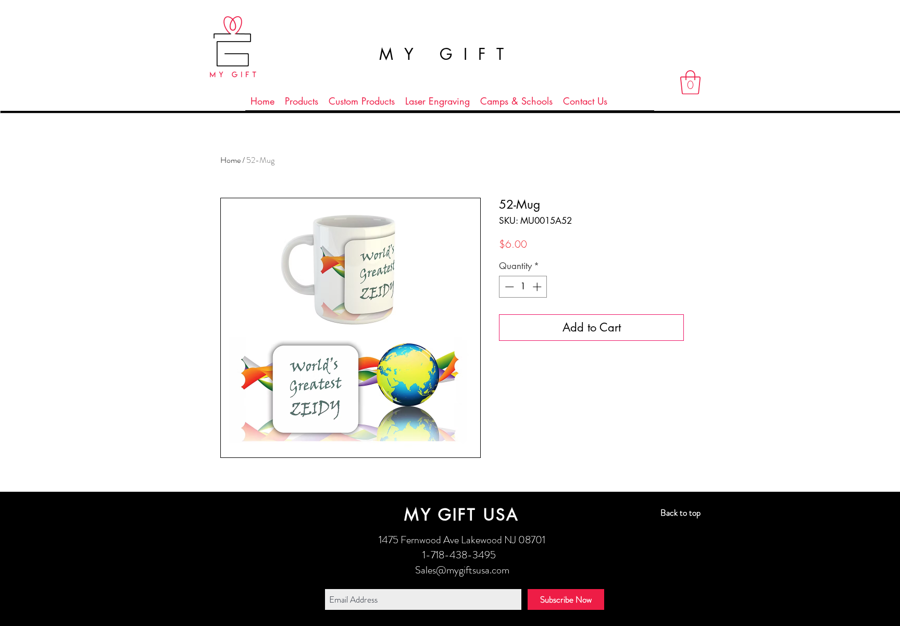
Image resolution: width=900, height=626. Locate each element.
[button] (690, 82)
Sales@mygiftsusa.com (462, 570)
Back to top (680, 512)
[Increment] (538, 286)
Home (230, 160)
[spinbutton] (523, 286)
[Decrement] (508, 286)
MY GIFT (447, 54)
